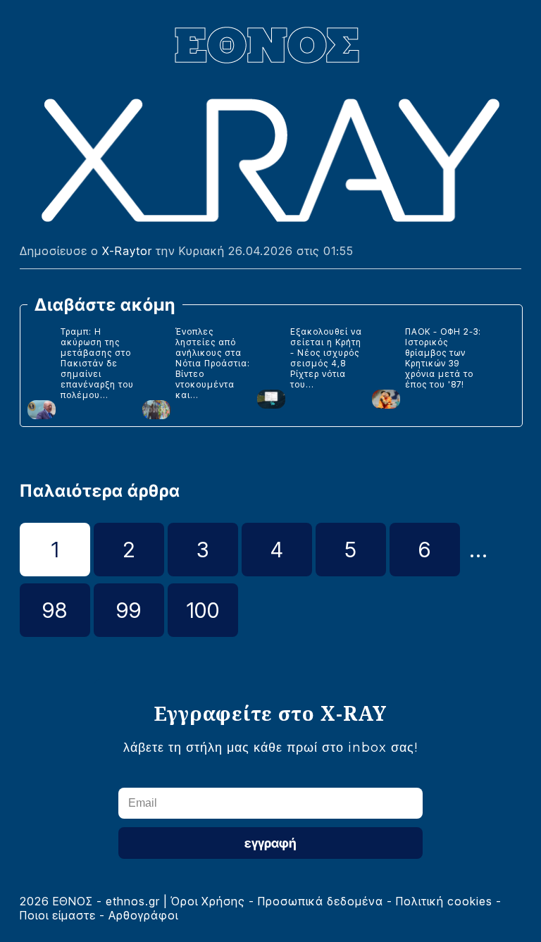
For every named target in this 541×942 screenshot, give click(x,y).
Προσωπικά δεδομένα (320, 901)
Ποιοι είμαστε (58, 915)
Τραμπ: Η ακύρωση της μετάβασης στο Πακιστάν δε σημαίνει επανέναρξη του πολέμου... (97, 363)
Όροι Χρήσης (208, 901)
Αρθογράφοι (143, 915)
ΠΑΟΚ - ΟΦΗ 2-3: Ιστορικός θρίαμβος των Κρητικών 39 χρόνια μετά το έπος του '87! (443, 358)
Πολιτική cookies (444, 901)
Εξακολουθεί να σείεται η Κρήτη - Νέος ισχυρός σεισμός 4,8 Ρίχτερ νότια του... (326, 358)
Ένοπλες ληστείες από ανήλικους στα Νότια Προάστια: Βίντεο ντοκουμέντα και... (212, 363)
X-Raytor (127, 251)
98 (55, 610)
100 (203, 610)
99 (129, 610)
